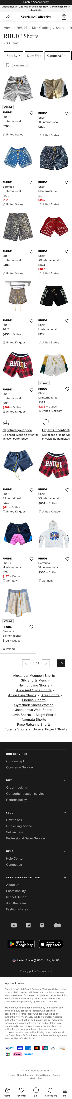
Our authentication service (25, 793)
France (11, 1075)
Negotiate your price (17, 430)
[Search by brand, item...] (8, 17)
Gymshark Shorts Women (33, 705)
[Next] (46, 663)
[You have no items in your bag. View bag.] (64, 17)
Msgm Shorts (46, 714)
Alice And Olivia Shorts (33, 690)
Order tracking (16, 787)
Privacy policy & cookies (34, 971)
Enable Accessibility (36, 2)
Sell (9, 812)
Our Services (16, 754)
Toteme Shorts (16, 729)
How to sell (14, 820)
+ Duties (15, 334)
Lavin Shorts (21, 714)
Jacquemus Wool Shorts (33, 709)
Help (9, 851)
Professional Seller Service (25, 838)
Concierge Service (19, 767)
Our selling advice (19, 826)
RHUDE (22, 27)
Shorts (60, 27)
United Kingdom (25, 1075)
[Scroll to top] (61, 663)
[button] (64, 17)
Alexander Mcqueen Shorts (34, 675)
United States (43, 1075)
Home (8, 27)
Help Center (14, 858)
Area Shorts (50, 695)
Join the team (16, 903)
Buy (9, 780)
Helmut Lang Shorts (33, 685)
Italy (40, 1078)
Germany (57, 1075)
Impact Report (16, 897)
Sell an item (14, 832)
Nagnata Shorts (34, 719)
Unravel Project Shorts (49, 729)
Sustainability (16, 891)
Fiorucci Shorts (34, 700)
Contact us (14, 864)
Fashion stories (17, 909)
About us (12, 884)
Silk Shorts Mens (34, 680)
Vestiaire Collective (23, 877)
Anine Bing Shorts (22, 695)
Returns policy (16, 799)
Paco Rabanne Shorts (33, 724)
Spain (33, 1078)
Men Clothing (41, 27)
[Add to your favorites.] (31, 113)
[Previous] (26, 663)
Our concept (15, 761)
